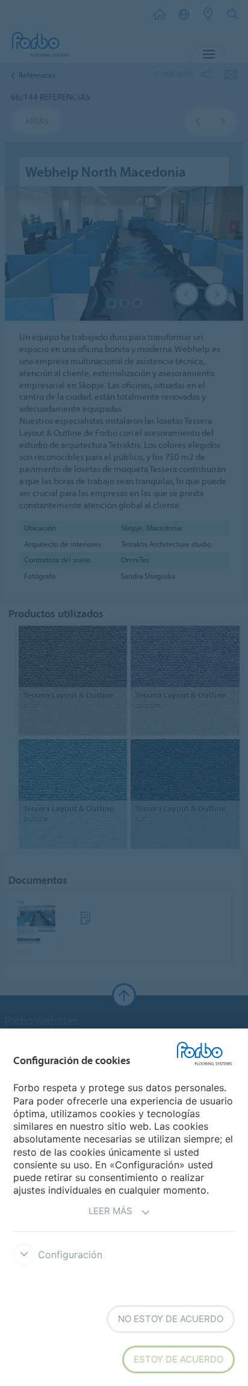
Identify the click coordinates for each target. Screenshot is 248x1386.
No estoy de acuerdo (170, 1319)
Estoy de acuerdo (178, 1359)
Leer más (110, 1211)
